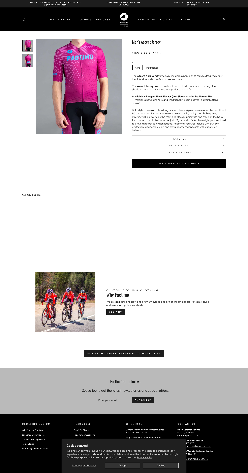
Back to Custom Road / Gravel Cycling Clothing (126, 353)
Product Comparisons (84, 434)
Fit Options (179, 145)
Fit (134, 63)
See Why (115, 312)
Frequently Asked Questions (35, 448)
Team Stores (28, 443)
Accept (123, 465)
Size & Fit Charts (81, 430)
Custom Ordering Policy (33, 439)
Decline (161, 465)
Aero (137, 67)
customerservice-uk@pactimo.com (194, 446)
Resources (147, 19)
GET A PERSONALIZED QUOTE (179, 163)
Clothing (84, 19)
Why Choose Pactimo (32, 430)
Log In (185, 19)
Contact (167, 19)
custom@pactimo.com (188, 435)
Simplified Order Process (33, 434)
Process (103, 19)
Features (179, 139)
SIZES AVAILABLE (179, 152)
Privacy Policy (145, 457)
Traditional (152, 67)
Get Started (60, 19)
